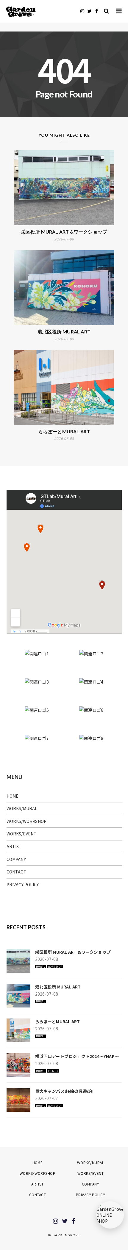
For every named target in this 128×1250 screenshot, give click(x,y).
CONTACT (16, 872)
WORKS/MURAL (22, 808)
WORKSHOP (55, 966)
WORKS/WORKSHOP (27, 821)
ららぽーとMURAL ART (64, 431)
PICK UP (53, 1071)
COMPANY (16, 859)
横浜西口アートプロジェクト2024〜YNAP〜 (77, 1056)
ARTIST (14, 846)
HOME (13, 796)
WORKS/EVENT (22, 834)
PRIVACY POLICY (23, 884)
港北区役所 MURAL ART (64, 331)
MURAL (40, 966)
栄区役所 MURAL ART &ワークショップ (64, 231)
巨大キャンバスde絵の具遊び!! (64, 1091)
